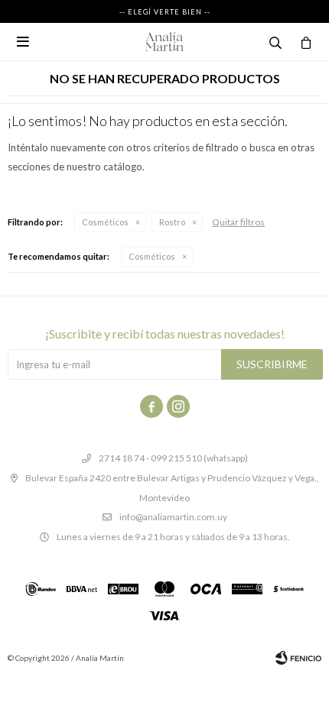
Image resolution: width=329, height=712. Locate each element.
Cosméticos (105, 222)
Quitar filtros (238, 222)
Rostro (172, 222)
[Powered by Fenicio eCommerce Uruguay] (298, 657)
